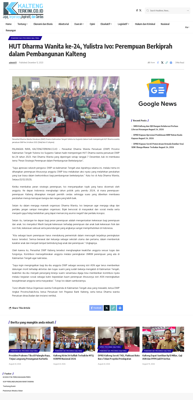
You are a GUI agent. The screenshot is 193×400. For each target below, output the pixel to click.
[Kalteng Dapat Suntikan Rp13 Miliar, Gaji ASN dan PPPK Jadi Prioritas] (163, 339)
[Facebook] (137, 10)
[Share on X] (162, 62)
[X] (140, 10)
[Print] (171, 62)
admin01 (13, 62)
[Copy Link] (167, 62)
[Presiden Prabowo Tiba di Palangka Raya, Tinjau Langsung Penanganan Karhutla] (30, 339)
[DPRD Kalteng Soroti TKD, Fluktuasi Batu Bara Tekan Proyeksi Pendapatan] (119, 339)
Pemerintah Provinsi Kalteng (25, 38)
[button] (187, 27)
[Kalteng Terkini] (23, 10)
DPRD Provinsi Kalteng (110, 347)
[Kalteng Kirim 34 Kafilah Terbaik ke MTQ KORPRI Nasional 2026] (74, 339)
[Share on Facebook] (158, 62)
